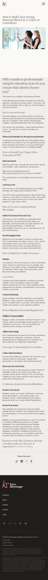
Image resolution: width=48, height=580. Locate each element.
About (4, 500)
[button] (43, 4)
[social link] (4, 523)
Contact (5, 510)
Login (4, 514)
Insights (5, 505)
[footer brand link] (12, 484)
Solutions (5, 495)
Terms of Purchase (7, 545)
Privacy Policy (6, 539)
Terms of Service (7, 542)
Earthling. (35, 537)
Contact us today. (24, 446)
